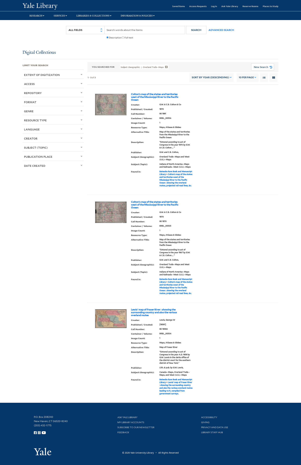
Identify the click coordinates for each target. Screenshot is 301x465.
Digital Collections (39, 52)
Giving (205, 422)
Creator (30, 138)
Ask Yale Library (229, 6)
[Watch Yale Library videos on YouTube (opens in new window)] (44, 432)
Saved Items (178, 6)
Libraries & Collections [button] (92, 15)
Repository (33, 93)
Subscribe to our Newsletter (135, 427)
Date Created (34, 166)
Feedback (123, 432)
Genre (29, 111)
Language (32, 129)
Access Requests (198, 6)
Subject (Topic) (36, 147)
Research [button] (35, 15)
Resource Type (35, 120)
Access (29, 84)
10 (246, 77)
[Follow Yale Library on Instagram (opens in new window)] (39, 432)
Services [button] (59, 15)
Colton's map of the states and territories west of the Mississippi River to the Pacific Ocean (154, 97)
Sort (210, 77)
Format (30, 102)
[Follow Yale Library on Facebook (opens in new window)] (35, 432)
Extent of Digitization (42, 75)
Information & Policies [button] (137, 15)
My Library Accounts (130, 422)
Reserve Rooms (250, 6)
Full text (128, 37)
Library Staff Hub (212, 432)
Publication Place (38, 157)
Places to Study (270, 6)
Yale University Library (42, 6)
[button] (196, 30)
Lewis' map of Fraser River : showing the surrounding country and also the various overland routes (154, 312)
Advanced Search (221, 30)
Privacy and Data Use (214, 427)
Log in (214, 6)
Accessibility (209, 417)
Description (115, 37)
